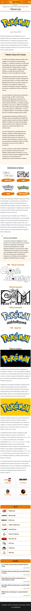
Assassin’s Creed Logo (14, 534)
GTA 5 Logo (11, 543)
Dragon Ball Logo (12, 529)
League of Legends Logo (14, 525)
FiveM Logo (11, 552)
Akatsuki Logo (12, 511)
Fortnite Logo (12, 548)
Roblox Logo (11, 520)
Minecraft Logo (12, 515)
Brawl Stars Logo (12, 538)
